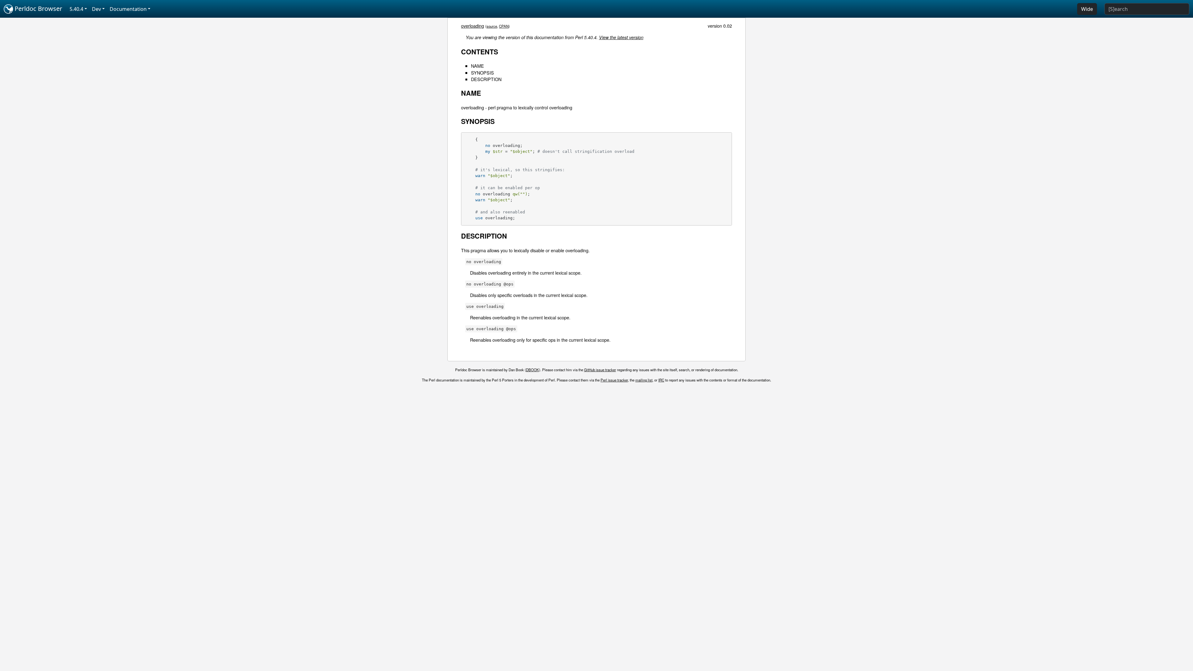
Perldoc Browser (37, 8)
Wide (1087, 9)
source (492, 26)
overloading (472, 25)
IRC (661, 379)
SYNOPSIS (482, 72)
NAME (477, 65)
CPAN (504, 26)
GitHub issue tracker (600, 369)
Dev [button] (96, 9)
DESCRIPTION (486, 79)
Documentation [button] (128, 9)
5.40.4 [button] (76, 9)
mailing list (643, 379)
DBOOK (532, 369)
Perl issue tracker (614, 379)
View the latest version (621, 37)
